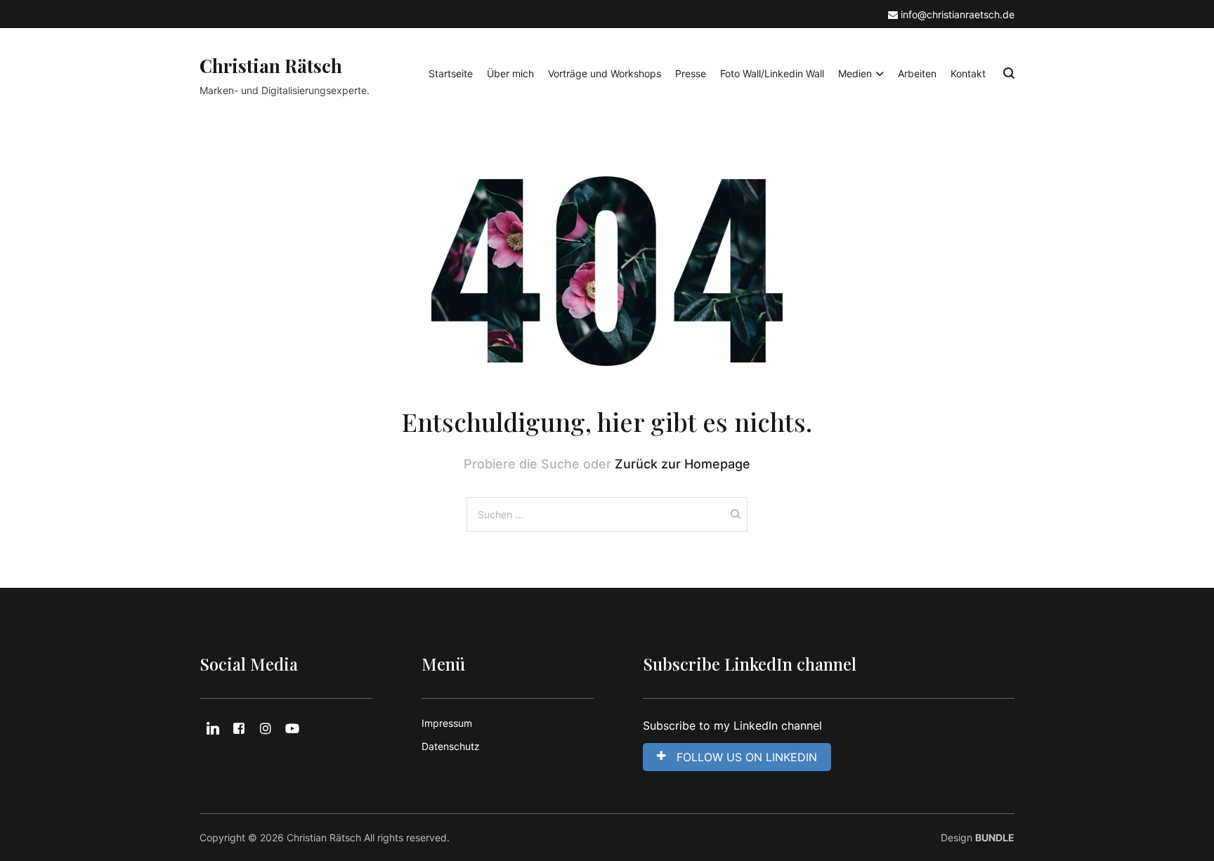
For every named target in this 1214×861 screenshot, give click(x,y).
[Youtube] (292, 729)
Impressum (447, 723)
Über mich (510, 73)
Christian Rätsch (271, 65)
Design (977, 837)
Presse (690, 73)
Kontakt (968, 73)
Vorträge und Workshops (604, 73)
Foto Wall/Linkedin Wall (772, 73)
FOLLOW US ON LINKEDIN (747, 757)
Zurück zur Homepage (682, 463)
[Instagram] (265, 729)
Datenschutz (451, 746)
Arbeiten (917, 73)
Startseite (451, 73)
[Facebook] (239, 729)
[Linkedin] (213, 729)
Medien (855, 73)
